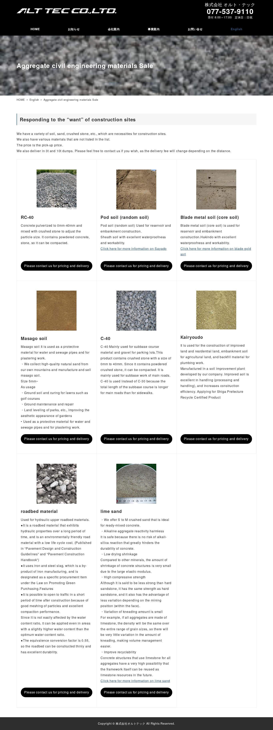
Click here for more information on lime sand (135, 680)
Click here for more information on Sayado (134, 248)
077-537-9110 (230, 11)
